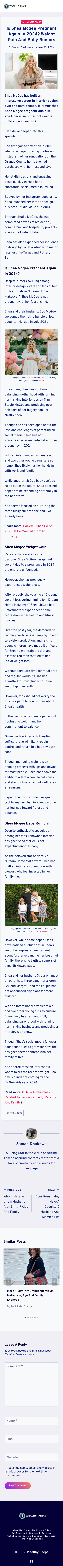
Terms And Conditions (31, 1539)
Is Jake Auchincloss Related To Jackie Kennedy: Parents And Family (30, 1097)
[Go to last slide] (8, 1282)
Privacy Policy (43, 1530)
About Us (17, 1530)
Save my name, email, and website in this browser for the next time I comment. (31, 1471)
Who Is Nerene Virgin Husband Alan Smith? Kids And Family (16, 1201)
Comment (14, 1366)
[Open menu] (56, 6)
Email (11, 1439)
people (41, 381)
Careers (27, 1536)
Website (12, 1457)
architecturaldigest (40, 931)
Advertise (46, 1533)
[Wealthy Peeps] (15, 6)
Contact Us (29, 1530)
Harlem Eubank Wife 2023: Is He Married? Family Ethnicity (28, 531)
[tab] (25, 1317)
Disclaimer (37, 1536)
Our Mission (50, 1536)
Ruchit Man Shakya (21, 1306)
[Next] (54, 1282)
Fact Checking (14, 1536)
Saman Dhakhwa (21, 47)
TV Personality (31, 22)
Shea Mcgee (14, 1113)
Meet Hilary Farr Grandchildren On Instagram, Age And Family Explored (30, 1295)
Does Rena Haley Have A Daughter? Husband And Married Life (47, 1203)
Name (11, 1421)
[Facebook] (31, 1561)
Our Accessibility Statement (26, 1533)
